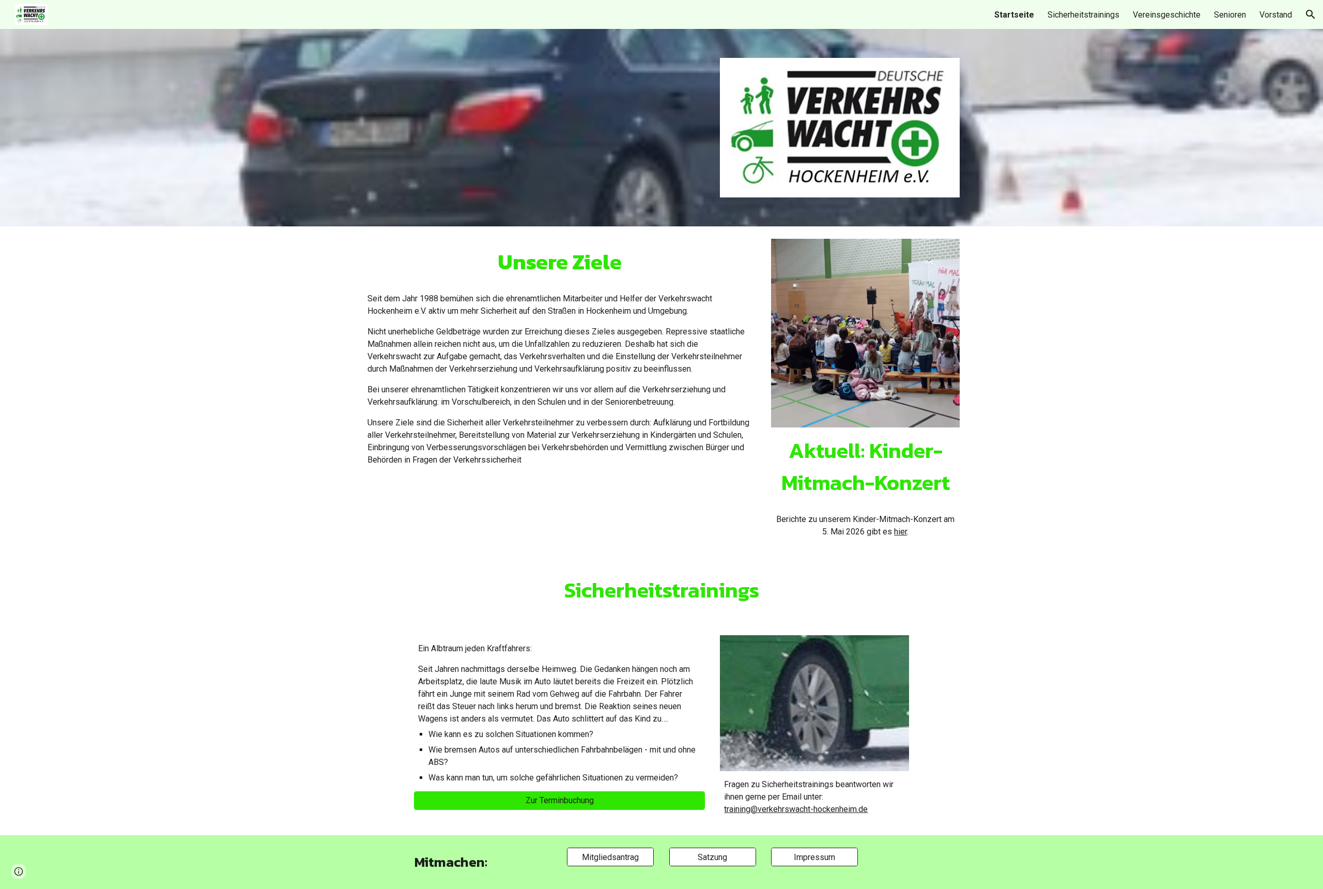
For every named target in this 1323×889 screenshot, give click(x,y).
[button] (1310, 14)
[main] (559, 262)
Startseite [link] (1014, 15)
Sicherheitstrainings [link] (1083, 15)
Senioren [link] (1230, 15)
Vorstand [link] (1275, 15)
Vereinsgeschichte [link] (1167, 15)
